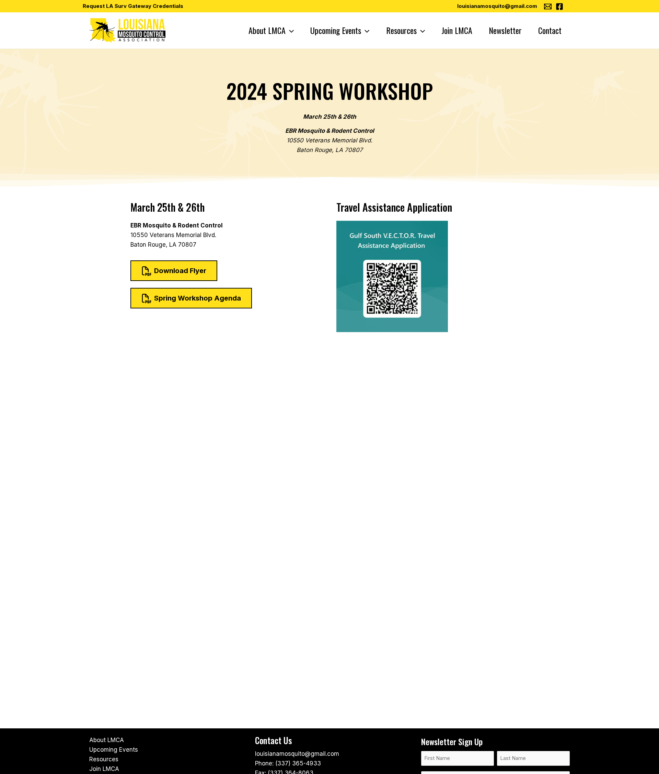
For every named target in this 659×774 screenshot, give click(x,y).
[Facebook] (559, 6)
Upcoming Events (113, 749)
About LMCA (106, 740)
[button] (290, 30)
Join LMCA (104, 768)
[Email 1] (548, 6)
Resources (103, 759)
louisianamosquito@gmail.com (497, 6)
